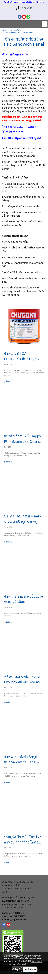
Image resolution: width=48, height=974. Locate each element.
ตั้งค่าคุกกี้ (16, 969)
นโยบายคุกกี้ (21, 964)
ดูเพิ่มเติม (7, 382)
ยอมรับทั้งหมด (30, 969)
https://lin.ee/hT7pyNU (28, 138)
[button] (38, 24)
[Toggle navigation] (44, 24)
